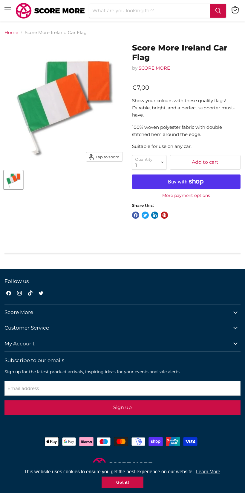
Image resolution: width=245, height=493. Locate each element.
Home (11, 32)
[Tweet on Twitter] (145, 215)
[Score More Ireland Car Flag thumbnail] (13, 179)
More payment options (186, 195)
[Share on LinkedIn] (154, 215)
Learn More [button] (208, 471)
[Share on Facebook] (135, 215)
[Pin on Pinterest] (164, 215)
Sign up (122, 407)
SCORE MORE (154, 68)
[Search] (218, 11)
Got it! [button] (122, 482)
